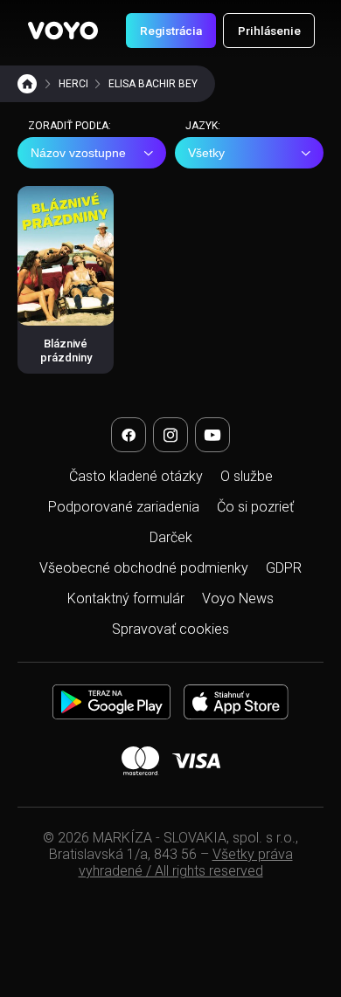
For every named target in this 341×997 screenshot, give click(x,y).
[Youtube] (212, 434)
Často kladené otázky (136, 476)
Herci (73, 84)
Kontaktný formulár (125, 598)
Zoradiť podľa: (69, 126)
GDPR (284, 568)
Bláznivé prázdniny (66, 350)
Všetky (206, 153)
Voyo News (238, 598)
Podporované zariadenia (123, 506)
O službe (246, 476)
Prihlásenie (269, 31)
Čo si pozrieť (255, 506)
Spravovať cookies (170, 629)
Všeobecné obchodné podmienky (143, 568)
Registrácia (171, 31)
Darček (171, 537)
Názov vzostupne (78, 153)
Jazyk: (202, 126)
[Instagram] (170, 434)
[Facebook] (128, 434)
